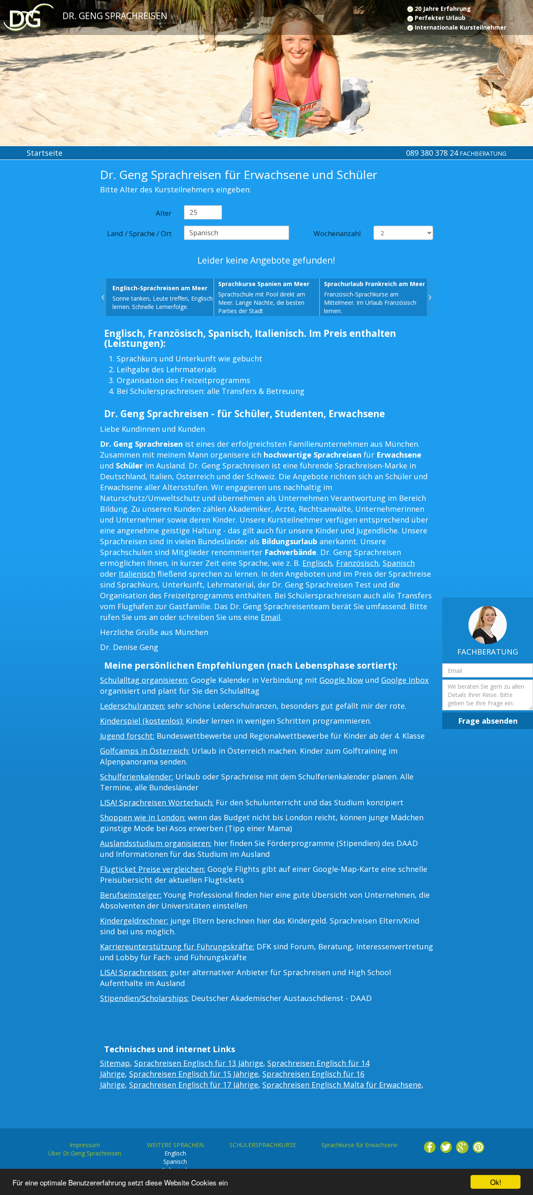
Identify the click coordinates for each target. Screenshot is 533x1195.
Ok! (495, 1182)
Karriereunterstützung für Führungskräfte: (177, 946)
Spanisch (399, 563)
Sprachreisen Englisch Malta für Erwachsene (341, 1085)
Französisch (357, 563)
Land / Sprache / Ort (139, 233)
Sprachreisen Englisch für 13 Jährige (198, 1063)
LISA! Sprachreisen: (134, 972)
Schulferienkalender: (136, 777)
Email (270, 617)
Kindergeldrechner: (134, 921)
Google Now (341, 680)
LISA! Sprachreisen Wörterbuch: (157, 802)
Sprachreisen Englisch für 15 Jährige (193, 1074)
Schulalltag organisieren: (144, 680)
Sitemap (115, 1063)
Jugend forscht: (127, 736)
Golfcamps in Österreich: (144, 751)
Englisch (317, 563)
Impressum (85, 1145)
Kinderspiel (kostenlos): (142, 721)
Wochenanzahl (337, 233)
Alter (164, 213)
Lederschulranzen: (132, 706)
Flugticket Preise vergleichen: (152, 869)
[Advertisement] (44, 305)
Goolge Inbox (405, 680)
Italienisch (137, 574)
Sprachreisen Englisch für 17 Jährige (193, 1085)
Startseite (44, 153)
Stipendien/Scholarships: (144, 998)
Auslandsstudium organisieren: (156, 843)
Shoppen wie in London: (143, 817)
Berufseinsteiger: (131, 895)
